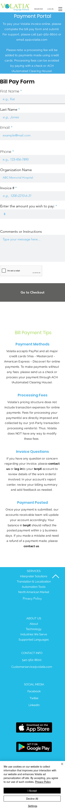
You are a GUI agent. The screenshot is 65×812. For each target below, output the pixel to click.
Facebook (34, 691)
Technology (34, 629)
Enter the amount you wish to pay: (27, 206)
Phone (5, 151)
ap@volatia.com (36, 39)
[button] (60, 9)
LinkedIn (34, 705)
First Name (9, 91)
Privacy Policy (32, 598)
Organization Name (16, 170)
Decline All (32, 798)
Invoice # (7, 188)
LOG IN (50, 9)
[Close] (60, 766)
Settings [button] (32, 806)
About (34, 624)
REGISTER (38, 9)
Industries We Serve (33, 634)
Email (5, 127)
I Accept (32, 790)
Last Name (8, 109)
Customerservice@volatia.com (31, 667)
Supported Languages (34, 639)
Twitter (34, 698)
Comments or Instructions (21, 231)
